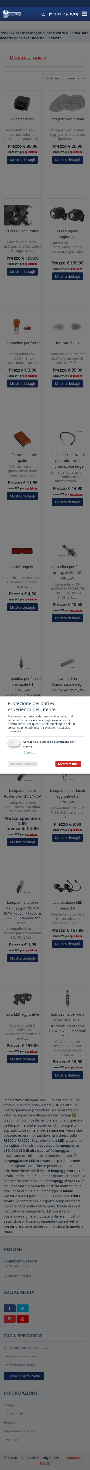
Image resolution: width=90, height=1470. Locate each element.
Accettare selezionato (23, 763)
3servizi (28, 752)
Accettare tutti (68, 764)
